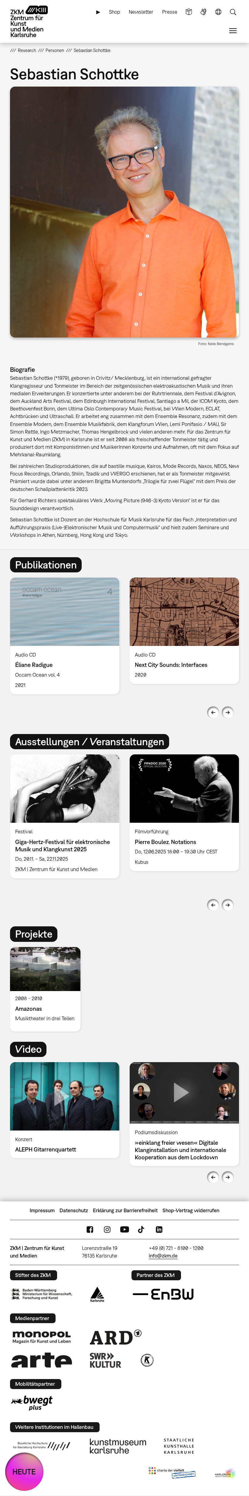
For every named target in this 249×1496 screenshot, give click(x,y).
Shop (114, 12)
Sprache (218, 12)
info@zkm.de (163, 1256)
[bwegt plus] (32, 1403)
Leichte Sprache (189, 12)
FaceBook (90, 1230)
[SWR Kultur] (105, 1360)
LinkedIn (159, 1230)
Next (228, 712)
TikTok (142, 1230)
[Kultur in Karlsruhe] (146, 1360)
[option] (64, 636)
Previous (213, 712)
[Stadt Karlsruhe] (97, 1294)
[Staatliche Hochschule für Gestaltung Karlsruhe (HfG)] (41, 1446)
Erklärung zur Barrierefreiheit (125, 1210)
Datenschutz (74, 1210)
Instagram (107, 1230)
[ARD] (116, 1337)
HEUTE (24, 1471)
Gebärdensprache (203, 12)
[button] (124, 212)
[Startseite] (34, 21)
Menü (233, 31)
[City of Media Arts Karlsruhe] (226, 1474)
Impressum (42, 1210)
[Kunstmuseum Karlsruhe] (118, 1446)
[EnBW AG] (163, 1294)
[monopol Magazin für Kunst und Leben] (41, 1337)
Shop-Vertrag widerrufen (190, 1210)
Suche (233, 12)
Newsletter (141, 12)
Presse (169, 12)
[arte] (41, 1360)
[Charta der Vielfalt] (172, 1474)
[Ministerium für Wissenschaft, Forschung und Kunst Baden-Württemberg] (41, 1294)
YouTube (124, 1230)
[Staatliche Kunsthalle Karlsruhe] (179, 1446)
